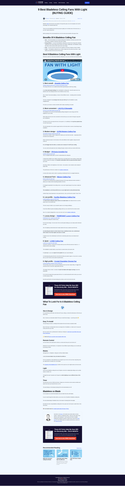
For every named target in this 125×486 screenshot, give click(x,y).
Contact (66, 479)
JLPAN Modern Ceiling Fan (66, 131)
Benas (61, 414)
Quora (66, 480)
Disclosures (62, 479)
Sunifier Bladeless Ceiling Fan (64, 197)
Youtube (63, 480)
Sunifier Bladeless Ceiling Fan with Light (51, 199)
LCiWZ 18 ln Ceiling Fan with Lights (50, 243)
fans (48, 23)
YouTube (55, 2)
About (68, 2)
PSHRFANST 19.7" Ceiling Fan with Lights (51, 217)
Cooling (50, 2)
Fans (81, 18)
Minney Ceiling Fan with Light (48, 178)
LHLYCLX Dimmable (65, 108)
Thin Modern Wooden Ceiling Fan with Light (51, 133)
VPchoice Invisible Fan (59, 152)
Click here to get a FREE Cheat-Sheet (65, 294)
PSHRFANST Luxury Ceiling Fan (68, 216)
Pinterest (59, 480)
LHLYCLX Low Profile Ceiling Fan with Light (51, 110)
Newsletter (87, 2)
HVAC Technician (61, 2)
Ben (54, 18)
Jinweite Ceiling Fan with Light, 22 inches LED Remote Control (55, 85)
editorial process (58, 421)
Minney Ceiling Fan (64, 177)
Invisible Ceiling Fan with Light (49, 153)
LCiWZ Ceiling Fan (56, 241)
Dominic (47, 18)
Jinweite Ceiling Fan (62, 83)
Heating (46, 2)
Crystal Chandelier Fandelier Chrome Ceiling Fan (52, 263)
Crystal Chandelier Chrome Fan (65, 261)
